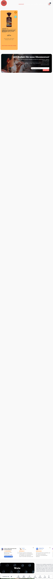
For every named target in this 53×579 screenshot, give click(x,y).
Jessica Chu (41, 548)
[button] (51, 576)
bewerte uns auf (8, 556)
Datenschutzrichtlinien (45, 64)
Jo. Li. (23, 548)
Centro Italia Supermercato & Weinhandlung (10, 549)
